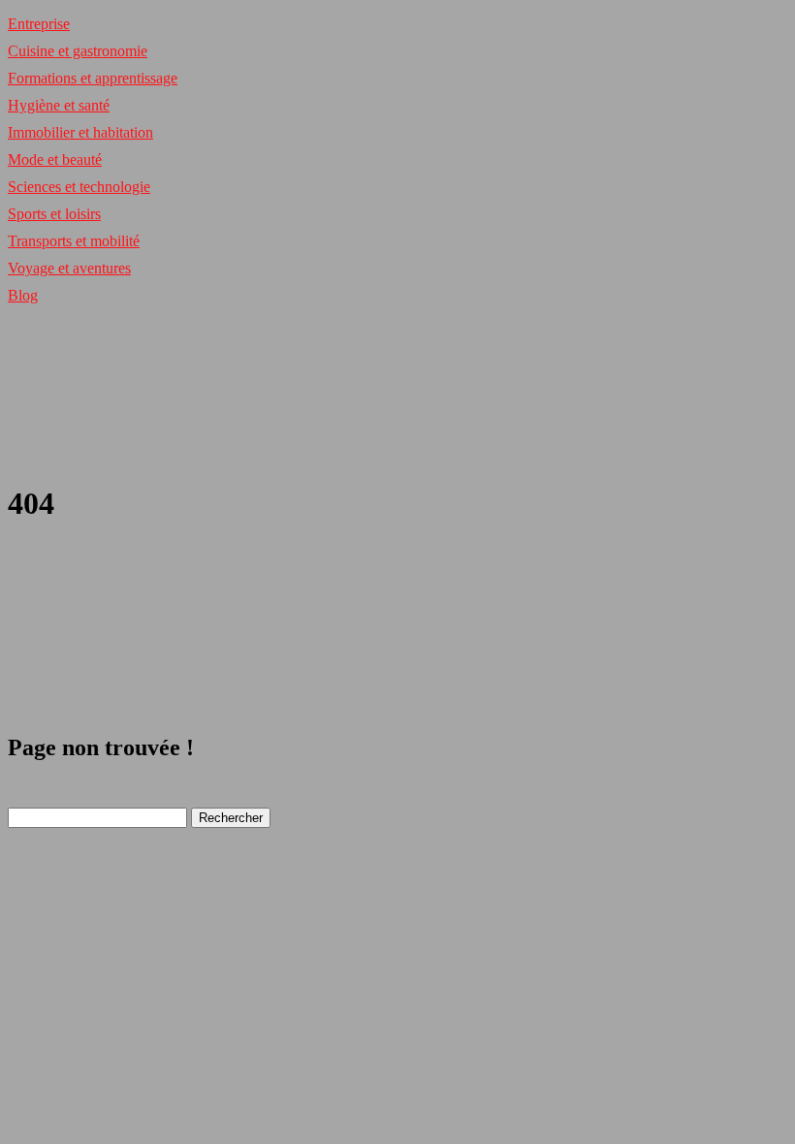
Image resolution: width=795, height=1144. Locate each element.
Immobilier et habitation (80, 132)
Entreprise (39, 24)
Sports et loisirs (54, 214)
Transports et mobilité (74, 241)
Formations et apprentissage (92, 78)
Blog (23, 295)
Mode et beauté (55, 159)
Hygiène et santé (59, 105)
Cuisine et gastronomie (77, 51)
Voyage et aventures (69, 268)
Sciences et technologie (79, 186)
